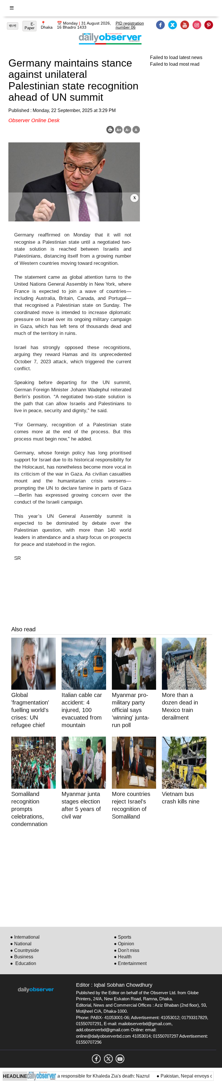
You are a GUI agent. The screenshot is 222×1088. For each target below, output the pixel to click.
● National (21, 943)
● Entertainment (130, 963)
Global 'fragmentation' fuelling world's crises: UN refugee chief (30, 710)
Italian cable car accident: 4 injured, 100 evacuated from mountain (82, 710)
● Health (123, 956)
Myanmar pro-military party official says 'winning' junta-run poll (130, 710)
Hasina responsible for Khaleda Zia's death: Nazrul (87, 1076)
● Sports (122, 937)
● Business (21, 956)
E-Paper (29, 26)
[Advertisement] (74, 207)
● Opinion (124, 943)
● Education (23, 963)
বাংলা (12, 25)
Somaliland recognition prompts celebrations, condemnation (29, 809)
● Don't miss (126, 950)
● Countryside (24, 950)
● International (25, 937)
